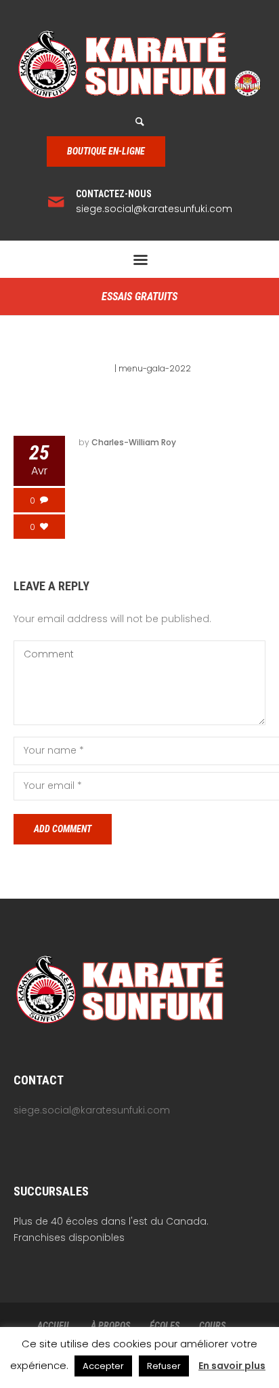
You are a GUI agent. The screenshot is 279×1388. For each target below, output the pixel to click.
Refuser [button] (164, 1366)
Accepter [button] (103, 1366)
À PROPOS (110, 1325)
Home (100, 368)
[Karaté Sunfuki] (139, 64)
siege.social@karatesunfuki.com (154, 209)
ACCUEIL (54, 1325)
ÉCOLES (164, 1325)
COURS (212, 1325)
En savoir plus (231, 1365)
